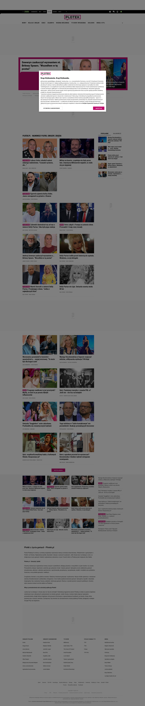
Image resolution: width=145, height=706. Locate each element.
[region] (72, 91)
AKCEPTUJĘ (99, 108)
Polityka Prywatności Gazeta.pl (90, 103)
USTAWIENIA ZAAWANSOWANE (51, 108)
